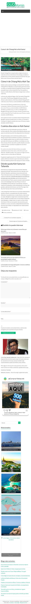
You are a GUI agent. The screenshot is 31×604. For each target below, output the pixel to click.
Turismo (27, 210)
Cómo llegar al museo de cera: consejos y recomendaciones (15, 575)
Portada (14, 51)
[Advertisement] (15, 30)
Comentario (4, 281)
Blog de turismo (23, 602)
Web (2, 318)
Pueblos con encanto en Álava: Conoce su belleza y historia (15, 582)
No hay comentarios (7, 212)
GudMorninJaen (6, 210)
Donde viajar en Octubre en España (18, 221)
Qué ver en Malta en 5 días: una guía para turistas (13, 569)
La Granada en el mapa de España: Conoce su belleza (15, 264)
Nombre (3, 303)
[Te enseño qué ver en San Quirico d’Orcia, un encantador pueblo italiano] (10, 236)
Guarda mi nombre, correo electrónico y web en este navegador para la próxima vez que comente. (14, 328)
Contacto (12, 602)
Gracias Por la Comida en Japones (12, 217)
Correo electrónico (6, 311)
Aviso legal (16, 602)
